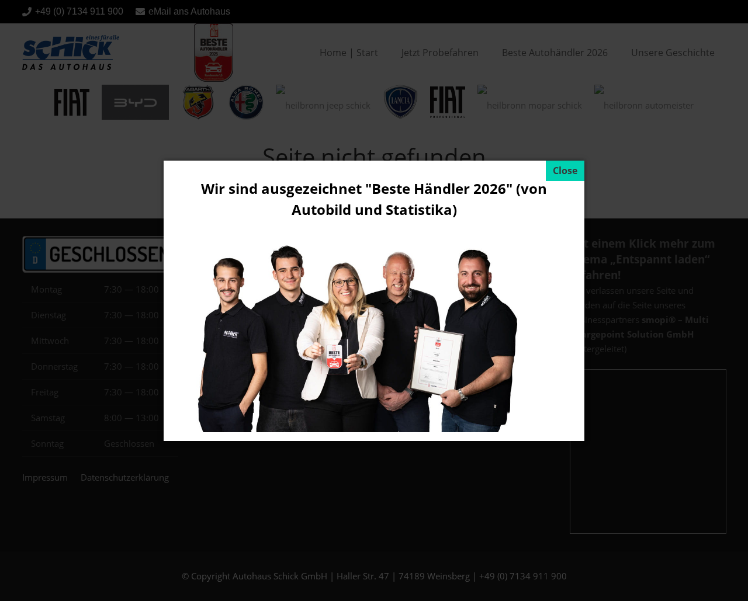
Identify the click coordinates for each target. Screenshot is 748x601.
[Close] (565, 171)
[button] (25, 575)
